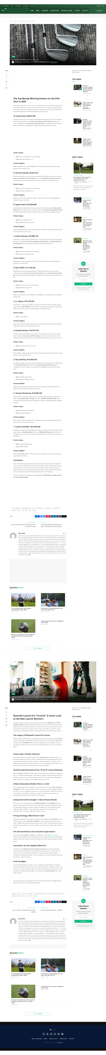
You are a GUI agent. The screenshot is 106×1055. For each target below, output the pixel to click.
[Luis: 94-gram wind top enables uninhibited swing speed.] (23, 600)
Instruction (55, 10)
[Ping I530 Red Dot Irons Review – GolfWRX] (53, 44)
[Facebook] (6, 75)
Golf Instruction (87, 198)
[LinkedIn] (6, 81)
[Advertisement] (38, 82)
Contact (31, 5)
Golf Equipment (55, 508)
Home (32, 10)
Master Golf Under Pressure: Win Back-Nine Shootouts (52, 609)
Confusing (24, 893)
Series (30, 895)
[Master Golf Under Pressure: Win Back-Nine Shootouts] (53, 600)
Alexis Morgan (88, 228)
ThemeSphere (60, 1042)
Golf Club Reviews (40, 508)
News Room (19, 62)
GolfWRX (14, 510)
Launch (22, 895)
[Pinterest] (6, 84)
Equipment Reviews (26, 508)
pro (26, 895)
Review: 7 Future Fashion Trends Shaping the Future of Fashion (88, 88)
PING (26, 510)
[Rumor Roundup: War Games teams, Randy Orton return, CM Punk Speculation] (77, 121)
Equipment (45, 10)
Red (30, 510)
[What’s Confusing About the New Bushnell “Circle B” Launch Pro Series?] (53, 682)
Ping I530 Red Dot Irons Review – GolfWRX (51, 910)
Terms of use (25, 5)
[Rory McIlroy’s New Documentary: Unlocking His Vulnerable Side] (77, 219)
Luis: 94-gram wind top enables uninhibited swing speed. (21, 609)
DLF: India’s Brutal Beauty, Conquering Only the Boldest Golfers (82, 179)
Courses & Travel (67, 10)
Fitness (77, 10)
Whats (35, 895)
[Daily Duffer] (16, 11)
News (37, 10)
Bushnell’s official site (53, 835)
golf (33, 508)
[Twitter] (6, 78)
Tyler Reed (87, 251)
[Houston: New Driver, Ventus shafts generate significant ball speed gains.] (23, 626)
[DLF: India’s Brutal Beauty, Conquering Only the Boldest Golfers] (83, 167)
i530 (19, 510)
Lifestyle (85, 10)
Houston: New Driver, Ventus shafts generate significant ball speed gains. (23, 636)
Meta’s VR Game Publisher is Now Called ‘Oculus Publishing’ (88, 105)
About (12, 5)
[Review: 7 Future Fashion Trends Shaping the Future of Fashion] (77, 87)
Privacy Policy (18, 5)
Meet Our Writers (5, 5)
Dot (13, 508)
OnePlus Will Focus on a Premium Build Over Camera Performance (87, 142)
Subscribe (99, 10)
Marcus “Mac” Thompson (81, 182)
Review (34, 510)
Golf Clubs (48, 508)
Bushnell (14, 893)
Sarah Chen (87, 207)
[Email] (6, 88)
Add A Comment (38, 648)
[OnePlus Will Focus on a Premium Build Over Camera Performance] (77, 140)
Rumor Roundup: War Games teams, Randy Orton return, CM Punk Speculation (87, 124)
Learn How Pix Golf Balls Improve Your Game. (52, 621)
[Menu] (3, 10)
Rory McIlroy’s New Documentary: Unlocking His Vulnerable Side (88, 223)
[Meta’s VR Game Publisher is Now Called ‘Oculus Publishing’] (77, 104)
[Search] (103, 6)
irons (22, 510)
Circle (19, 893)
